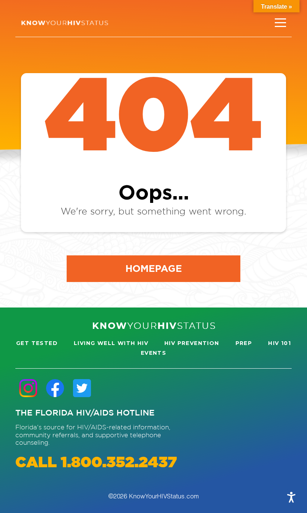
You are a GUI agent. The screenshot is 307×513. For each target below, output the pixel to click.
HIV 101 (279, 343)
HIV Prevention (191, 343)
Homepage (153, 268)
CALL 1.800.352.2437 (96, 463)
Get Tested (37, 343)
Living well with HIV (111, 343)
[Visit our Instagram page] (28, 388)
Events (153, 353)
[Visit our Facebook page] (55, 388)
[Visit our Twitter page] (82, 388)
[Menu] (280, 22)
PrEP (243, 343)
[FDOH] (64, 22)
